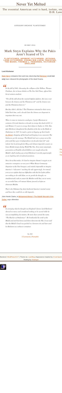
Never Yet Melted (31, 4)
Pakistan (50, 60)
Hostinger (35, 259)
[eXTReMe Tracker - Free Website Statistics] (3, 269)
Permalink (35, 237)
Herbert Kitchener (32, 58)
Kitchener (43, 76)
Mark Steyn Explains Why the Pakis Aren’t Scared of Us (30, 52)
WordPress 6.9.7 (13, 257)
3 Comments (26, 237)
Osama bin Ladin (34, 60)
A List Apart (57, 257)
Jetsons (50, 58)
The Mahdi (11, 62)
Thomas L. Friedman (30, 62)
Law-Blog (31, 257)
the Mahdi (9, 135)
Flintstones (11, 58)
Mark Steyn (6, 76)
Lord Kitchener (13, 60)
